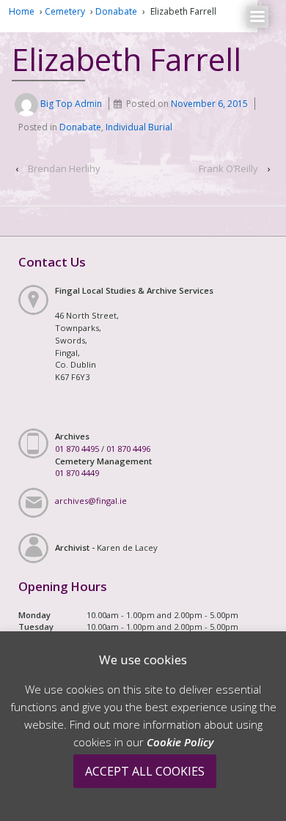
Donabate (116, 11)
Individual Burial (139, 127)
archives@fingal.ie (91, 500)
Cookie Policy (180, 742)
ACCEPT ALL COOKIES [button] (145, 771)
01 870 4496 (128, 448)
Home (21, 11)
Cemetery (65, 11)
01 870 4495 (77, 448)
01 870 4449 (77, 472)
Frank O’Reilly (228, 168)
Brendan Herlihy (64, 168)
